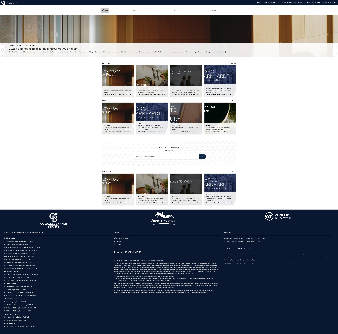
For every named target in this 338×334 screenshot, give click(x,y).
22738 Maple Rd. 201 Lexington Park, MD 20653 (19, 293)
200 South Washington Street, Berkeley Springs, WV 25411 (22, 274)
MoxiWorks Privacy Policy (248, 260)
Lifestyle (20, 45)
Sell (279, 3)
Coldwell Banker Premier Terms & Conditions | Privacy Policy (244, 238)
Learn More (117, 244)
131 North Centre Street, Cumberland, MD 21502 (19, 287)
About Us (318, 3)
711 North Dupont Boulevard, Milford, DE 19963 (18, 305)
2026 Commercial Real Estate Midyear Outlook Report (43, 48)
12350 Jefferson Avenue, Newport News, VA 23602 (20, 253)
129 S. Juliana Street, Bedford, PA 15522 (16, 317)
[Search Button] (236, 10)
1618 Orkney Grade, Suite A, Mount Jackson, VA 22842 (20, 250)
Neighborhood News (329, 2)
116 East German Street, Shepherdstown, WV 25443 (20, 280)
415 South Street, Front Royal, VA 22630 (16, 244)
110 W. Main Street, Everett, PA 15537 (15, 320)
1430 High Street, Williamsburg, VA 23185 (17, 259)
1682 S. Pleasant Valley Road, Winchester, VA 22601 (20, 265)
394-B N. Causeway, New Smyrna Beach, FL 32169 (19, 326)
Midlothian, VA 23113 (21, 268)
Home (259, 2)
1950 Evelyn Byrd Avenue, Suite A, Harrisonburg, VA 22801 (22, 247)
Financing (12, 45)
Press (26, 45)
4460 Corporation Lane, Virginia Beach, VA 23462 (19, 256)
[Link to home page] (10, 2)
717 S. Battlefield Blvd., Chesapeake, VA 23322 (18, 241)
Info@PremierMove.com (121, 238)
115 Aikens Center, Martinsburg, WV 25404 (17, 277)
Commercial (309, 2)
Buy (273, 3)
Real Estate (33, 45)
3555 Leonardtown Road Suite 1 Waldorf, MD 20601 (20, 296)
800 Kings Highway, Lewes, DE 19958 (15, 302)
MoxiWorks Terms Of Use (231, 260)
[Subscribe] (202, 156)
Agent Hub (227, 232)
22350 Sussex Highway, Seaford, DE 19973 (17, 311)
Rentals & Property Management (293, 3)
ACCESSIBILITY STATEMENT (232, 263)
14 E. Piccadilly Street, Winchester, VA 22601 (18, 262)
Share (335, 61)
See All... (233, 63)
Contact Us (266, 2)
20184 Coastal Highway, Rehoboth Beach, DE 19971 (20, 308)
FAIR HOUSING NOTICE (246, 263)
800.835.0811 (118, 241)
